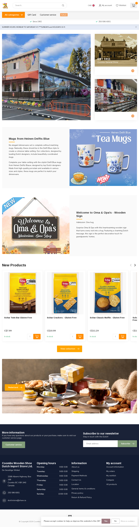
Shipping (75, 471)
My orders (110, 471)
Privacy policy (77, 493)
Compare (110, 480)
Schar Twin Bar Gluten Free (18, 317)
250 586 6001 (14, 492)
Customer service (48, 14)
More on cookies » (128, 521)
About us (75, 467)
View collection (68, 348)
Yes (105, 521)
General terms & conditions (83, 488)
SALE (64, 14)
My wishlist (111, 475)
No (115, 521)
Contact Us (76, 480)
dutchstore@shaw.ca (17, 500)
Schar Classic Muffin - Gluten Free (107, 317)
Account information (115, 467)
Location (75, 484)
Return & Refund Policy (82, 497)
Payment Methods (79, 475)
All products (111, 484)
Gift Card (32, 14)
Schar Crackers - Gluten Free (62, 317)
